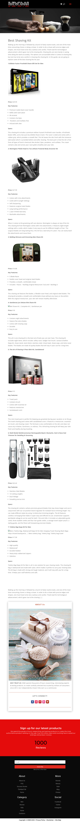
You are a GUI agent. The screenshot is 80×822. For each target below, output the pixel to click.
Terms (22, 792)
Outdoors (22, 813)
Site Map (58, 820)
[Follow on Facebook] (32, 701)
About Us (22, 780)
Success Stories (22, 786)
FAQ (22, 783)
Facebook (58, 802)
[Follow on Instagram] (36, 701)
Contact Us (22, 789)
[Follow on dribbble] (43, 701)
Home (22, 810)
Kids (22, 807)
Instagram (58, 807)
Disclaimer (50, 820)
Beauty (58, 783)
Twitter (58, 805)
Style (58, 786)
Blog (58, 789)
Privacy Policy (40, 820)
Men (22, 802)
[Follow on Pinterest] (40, 701)
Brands (58, 780)
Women (22, 805)
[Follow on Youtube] (47, 701)
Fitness (58, 792)
